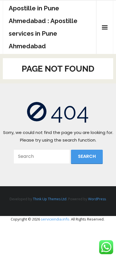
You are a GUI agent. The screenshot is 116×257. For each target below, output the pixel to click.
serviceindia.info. (55, 219)
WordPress (97, 199)
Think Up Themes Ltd (49, 199)
